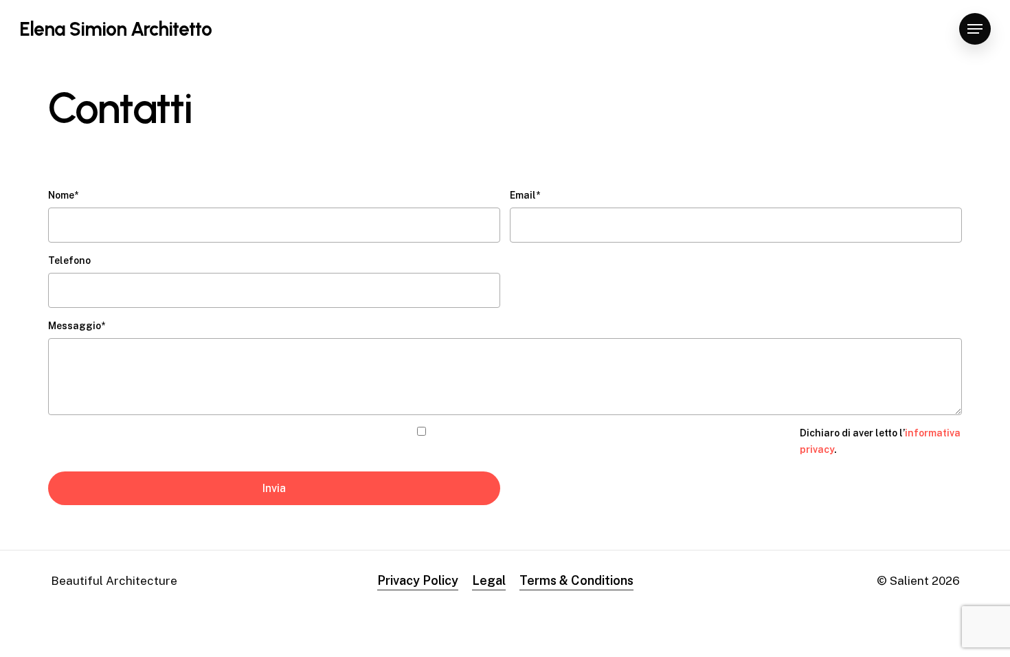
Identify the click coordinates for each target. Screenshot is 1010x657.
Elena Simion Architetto (115, 28)
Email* (525, 195)
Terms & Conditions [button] (576, 580)
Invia (274, 488)
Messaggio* (76, 325)
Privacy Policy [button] (417, 580)
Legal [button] (489, 580)
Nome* (63, 195)
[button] (975, 29)
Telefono (69, 260)
